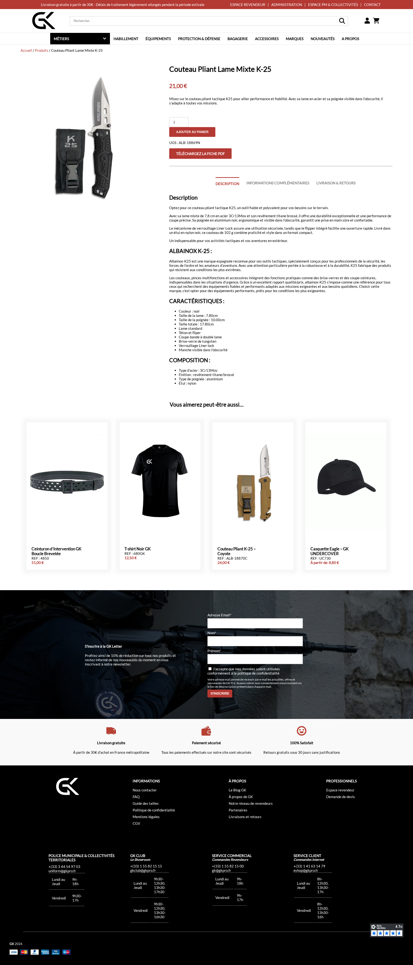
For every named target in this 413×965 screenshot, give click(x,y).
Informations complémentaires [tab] (277, 183)
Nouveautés (323, 38)
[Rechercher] (342, 21)
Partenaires (238, 810)
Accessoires (267, 38)
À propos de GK (241, 797)
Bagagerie (238, 38)
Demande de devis (340, 797)
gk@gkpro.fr (221, 870)
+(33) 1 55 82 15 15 (146, 866)
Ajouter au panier (192, 132)
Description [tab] (227, 183)
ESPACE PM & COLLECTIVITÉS (333, 4)
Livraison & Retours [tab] (336, 183)
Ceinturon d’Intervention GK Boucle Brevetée (57, 551)
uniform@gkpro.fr (62, 871)
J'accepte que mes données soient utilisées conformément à (243, 671)
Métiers (61, 38)
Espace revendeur (340, 790)
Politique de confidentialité (154, 810)
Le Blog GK (237, 790)
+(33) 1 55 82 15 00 (228, 866)
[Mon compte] (367, 21)
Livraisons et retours (245, 817)
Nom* (211, 633)
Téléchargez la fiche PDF (200, 153)
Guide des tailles (146, 803)
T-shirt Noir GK (138, 549)
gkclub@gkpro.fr (143, 870)
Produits (41, 50)
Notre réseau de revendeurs (251, 803)
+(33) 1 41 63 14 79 (309, 866)
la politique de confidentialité (256, 673)
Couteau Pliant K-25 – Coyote (236, 551)
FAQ (136, 797)
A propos (350, 38)
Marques (295, 38)
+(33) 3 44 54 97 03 (64, 866)
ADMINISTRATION (286, 4)
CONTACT (372, 4)
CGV (136, 823)
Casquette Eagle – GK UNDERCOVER (329, 551)
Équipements (158, 38)
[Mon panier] (376, 21)
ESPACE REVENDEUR (247, 4)
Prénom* (214, 651)
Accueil (26, 50)
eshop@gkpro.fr (305, 870)
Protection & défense (199, 38)
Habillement (126, 38)
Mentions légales (146, 817)
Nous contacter (145, 790)
